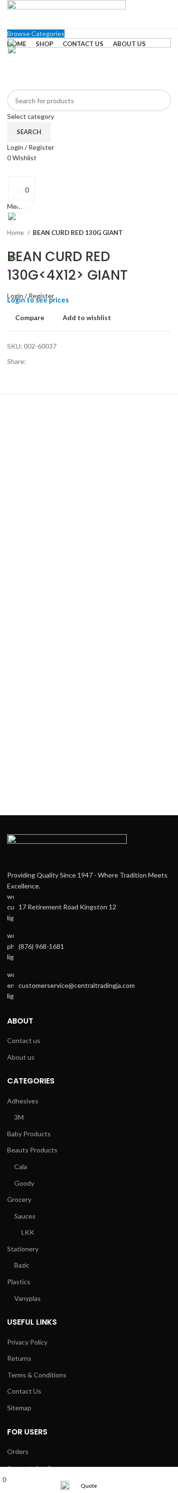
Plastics (18, 1282)
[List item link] (89, 946)
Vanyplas (27, 1298)
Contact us (23, 1040)
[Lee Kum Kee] (123, 786)
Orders (17, 1451)
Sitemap (19, 1408)
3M (19, 1117)
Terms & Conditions (36, 1375)
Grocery (19, 1199)
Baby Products (29, 1134)
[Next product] (166, 232)
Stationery (22, 1249)
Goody (24, 1183)
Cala (20, 1166)
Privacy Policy (27, 1342)
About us (21, 1057)
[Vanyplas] (41, 786)
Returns (19, 1358)
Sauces (25, 1216)
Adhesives (22, 1101)
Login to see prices (38, 300)
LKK (27, 1232)
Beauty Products (32, 1150)
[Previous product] (147, 232)
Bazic (21, 1265)
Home (16, 232)
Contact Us (24, 1391)
